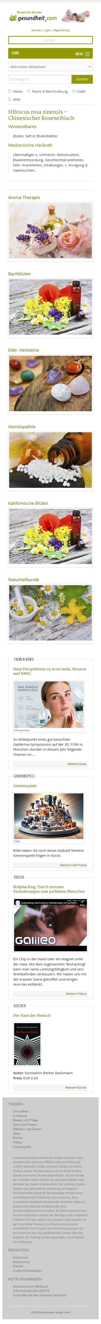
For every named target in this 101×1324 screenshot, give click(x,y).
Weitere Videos (76, 994)
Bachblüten (19, 274)
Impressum (20, 1257)
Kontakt (36, 30)
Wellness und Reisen (27, 1129)
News (16, 1133)
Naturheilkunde (23, 579)
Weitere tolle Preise (73, 865)
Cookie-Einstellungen (27, 1270)
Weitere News (77, 764)
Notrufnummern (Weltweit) (30, 1286)
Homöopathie (21, 426)
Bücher (18, 1138)
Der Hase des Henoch (31, 1015)
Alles (17, 99)
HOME (15, 53)
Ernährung (20, 1116)
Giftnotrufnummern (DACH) (31, 1291)
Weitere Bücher (76, 1088)
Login (47, 30)
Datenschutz (21, 1262)
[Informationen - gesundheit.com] (50, 15)
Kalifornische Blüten (28, 503)
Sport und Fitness (25, 1124)
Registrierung (62, 30)
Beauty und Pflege (25, 1120)
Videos (17, 1142)
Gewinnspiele (25, 786)
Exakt (81, 91)
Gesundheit (20, 1111)
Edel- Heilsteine (23, 350)
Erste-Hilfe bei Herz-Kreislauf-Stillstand (39, 1295)
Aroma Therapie (24, 197)
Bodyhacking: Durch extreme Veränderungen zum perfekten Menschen (49, 889)
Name (18, 91)
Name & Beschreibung (50, 91)
